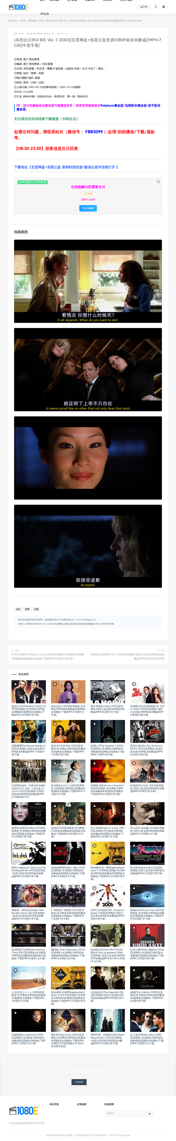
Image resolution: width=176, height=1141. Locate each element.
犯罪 (36, 609)
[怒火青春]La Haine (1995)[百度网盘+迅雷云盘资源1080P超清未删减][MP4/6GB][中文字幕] (108, 709)
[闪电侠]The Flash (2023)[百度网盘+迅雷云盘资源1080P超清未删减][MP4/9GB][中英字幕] (147, 788)
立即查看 (79, 1082)
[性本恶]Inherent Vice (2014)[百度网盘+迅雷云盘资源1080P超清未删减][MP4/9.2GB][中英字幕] (147, 871)
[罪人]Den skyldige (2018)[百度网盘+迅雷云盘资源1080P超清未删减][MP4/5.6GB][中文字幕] (147, 831)
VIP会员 (44, 14)
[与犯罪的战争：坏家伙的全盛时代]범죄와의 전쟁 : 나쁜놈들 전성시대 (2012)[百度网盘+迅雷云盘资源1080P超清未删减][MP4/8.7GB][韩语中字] (28, 791)
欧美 (41, 21)
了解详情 (97, 1082)
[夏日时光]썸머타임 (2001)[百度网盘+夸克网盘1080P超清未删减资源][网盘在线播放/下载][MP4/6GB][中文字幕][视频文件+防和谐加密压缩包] (68, 1041)
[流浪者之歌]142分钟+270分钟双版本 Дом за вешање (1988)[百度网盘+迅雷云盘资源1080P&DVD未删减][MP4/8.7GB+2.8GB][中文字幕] (108, 956)
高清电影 (32, 21)
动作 (18, 609)
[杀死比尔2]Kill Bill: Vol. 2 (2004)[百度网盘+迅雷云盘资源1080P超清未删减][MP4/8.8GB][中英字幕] (127, 656)
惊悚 (27, 609)
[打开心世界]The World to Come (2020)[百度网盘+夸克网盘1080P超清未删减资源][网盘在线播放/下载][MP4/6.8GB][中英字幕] (48, 656)
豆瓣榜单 (39, 34)
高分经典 (50, 34)
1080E (22, 21)
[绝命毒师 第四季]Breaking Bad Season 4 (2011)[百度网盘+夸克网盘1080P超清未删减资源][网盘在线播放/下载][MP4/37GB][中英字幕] (68, 998)
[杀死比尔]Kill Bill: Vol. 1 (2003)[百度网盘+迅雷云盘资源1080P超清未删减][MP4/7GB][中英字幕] (70, 624)
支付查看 (89, 208)
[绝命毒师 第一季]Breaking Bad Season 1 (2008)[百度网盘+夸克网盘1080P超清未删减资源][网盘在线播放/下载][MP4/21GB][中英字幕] (108, 874)
